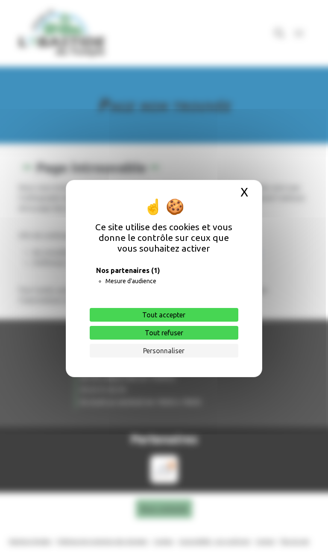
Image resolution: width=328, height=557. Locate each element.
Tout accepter (163, 315)
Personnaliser (163, 351)
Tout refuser (164, 333)
